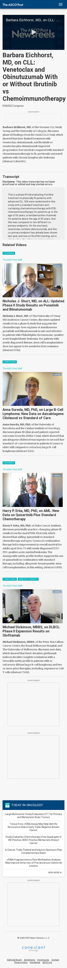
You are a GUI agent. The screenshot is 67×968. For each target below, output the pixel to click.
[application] (33, 32)
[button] (33, 32)
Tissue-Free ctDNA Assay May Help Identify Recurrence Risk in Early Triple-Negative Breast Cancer (33, 827)
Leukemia (9, 253)
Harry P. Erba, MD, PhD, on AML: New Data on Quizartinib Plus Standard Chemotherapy (31, 515)
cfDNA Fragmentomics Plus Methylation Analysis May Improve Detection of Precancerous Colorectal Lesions (33, 862)
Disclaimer (35, 962)
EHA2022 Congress (13, 105)
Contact (55, 960)
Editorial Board (14, 960)
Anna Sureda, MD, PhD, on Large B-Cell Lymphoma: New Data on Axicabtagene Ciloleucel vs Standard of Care (33, 414)
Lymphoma (10, 362)
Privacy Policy (20, 962)
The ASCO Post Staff (12, 260)
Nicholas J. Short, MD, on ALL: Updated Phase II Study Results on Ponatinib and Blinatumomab (33, 305)
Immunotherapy (28, 579)
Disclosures (43, 960)
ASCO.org (47, 962)
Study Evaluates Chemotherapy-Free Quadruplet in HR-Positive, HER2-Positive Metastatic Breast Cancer (33, 839)
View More (54, 872)
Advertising (29, 960)
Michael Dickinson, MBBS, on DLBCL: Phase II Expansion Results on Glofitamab (31, 631)
